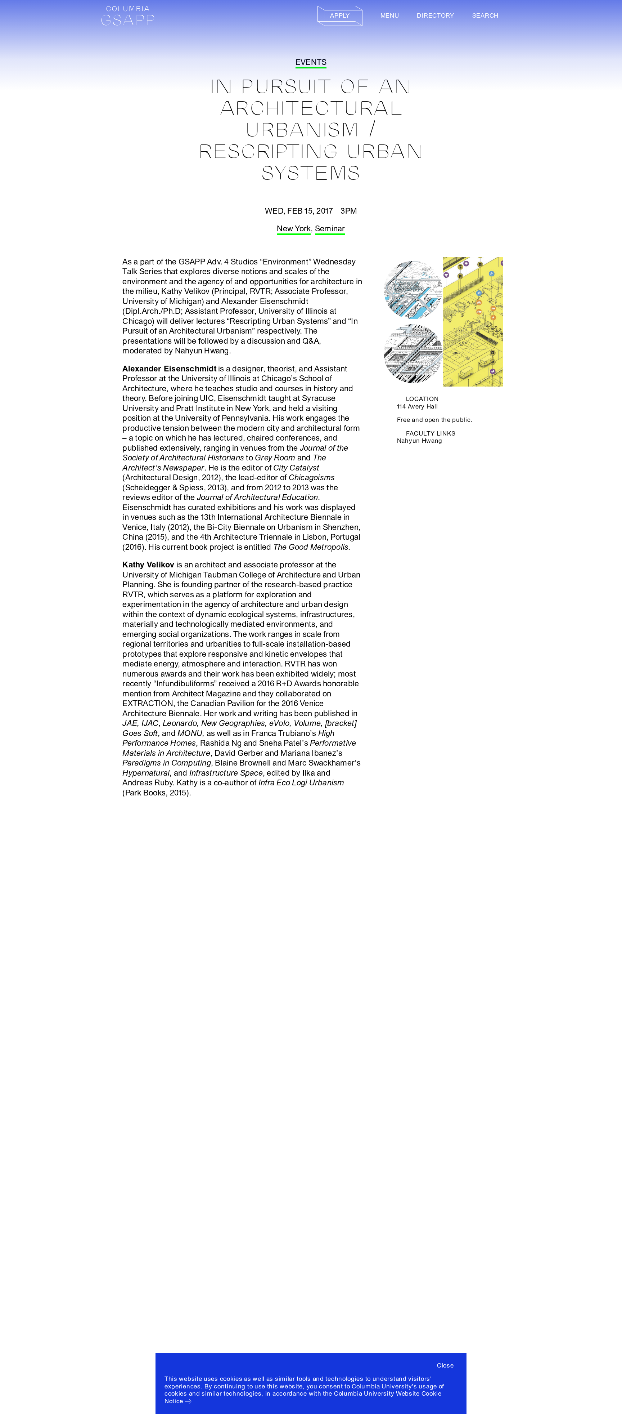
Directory (435, 15)
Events (311, 62)
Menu (389, 15)
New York (294, 228)
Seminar (330, 228)
